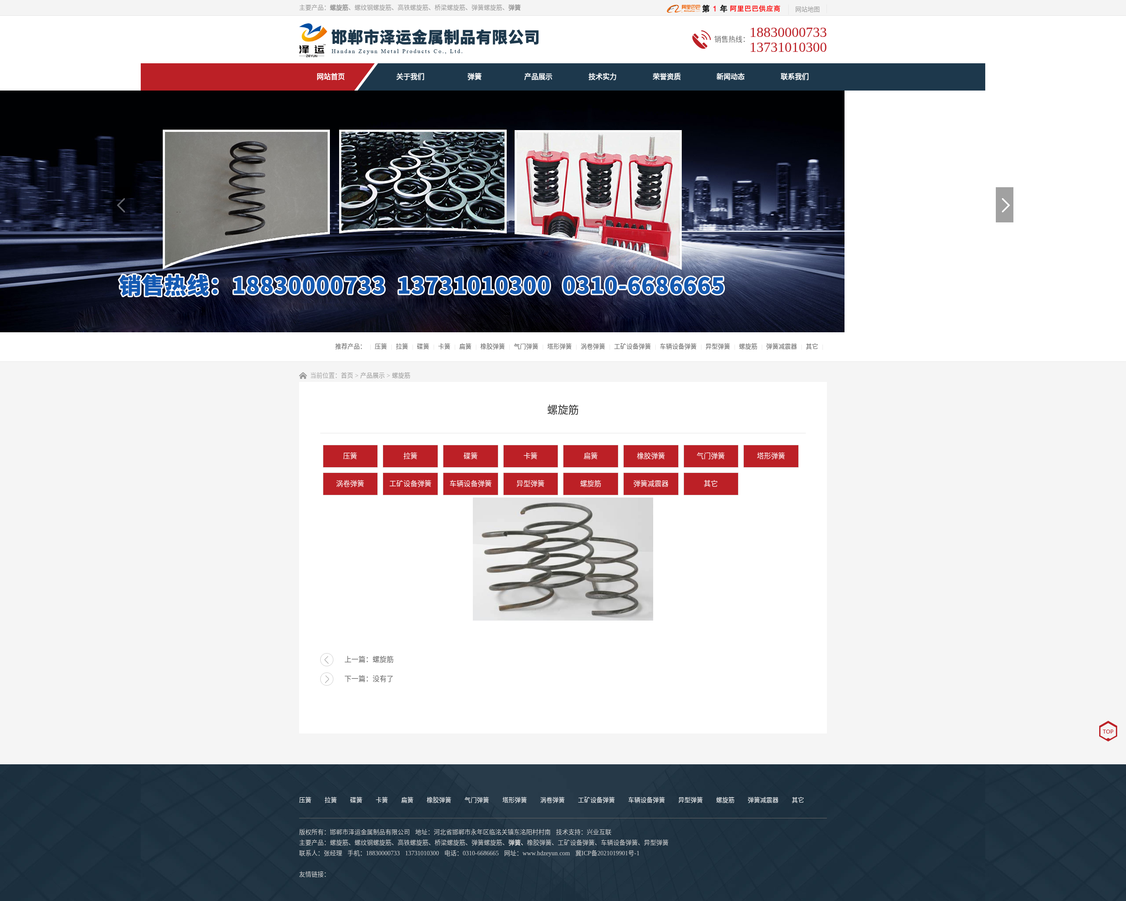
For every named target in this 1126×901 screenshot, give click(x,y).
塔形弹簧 (559, 346)
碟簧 (423, 346)
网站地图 (807, 9)
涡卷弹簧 (593, 346)
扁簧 (465, 346)
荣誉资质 (667, 76)
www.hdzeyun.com (546, 853)
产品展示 (538, 76)
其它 (812, 346)
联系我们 (795, 76)
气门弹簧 (526, 346)
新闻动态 (731, 76)
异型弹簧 (718, 346)
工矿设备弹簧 (632, 346)
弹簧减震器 (781, 346)
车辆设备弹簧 (678, 346)
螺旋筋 (748, 346)
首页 (347, 375)
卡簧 (444, 346)
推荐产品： (350, 346)
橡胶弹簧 (492, 346)
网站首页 (331, 76)
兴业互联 (599, 832)
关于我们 (410, 76)
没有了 (383, 679)
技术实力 (603, 76)
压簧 (381, 346)
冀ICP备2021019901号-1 (607, 853)
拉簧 (402, 346)
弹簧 (475, 76)
